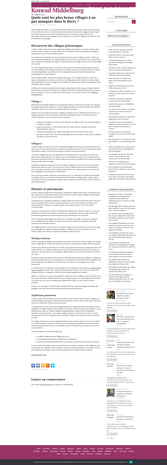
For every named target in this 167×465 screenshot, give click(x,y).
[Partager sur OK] (43, 365)
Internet (62, 451)
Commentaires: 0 (51, 25)
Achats (38, 448)
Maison (100, 451)
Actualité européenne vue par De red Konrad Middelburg (80, 8)
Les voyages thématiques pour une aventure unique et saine (121, 224)
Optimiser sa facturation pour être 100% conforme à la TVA (121, 87)
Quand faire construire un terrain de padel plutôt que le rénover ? (122, 118)
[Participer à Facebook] (33, 365)
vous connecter (45, 385)
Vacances (107, 454)
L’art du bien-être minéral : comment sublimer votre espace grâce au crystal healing (122, 111)
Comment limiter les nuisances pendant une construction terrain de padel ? (122, 134)
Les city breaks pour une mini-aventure (122, 209)
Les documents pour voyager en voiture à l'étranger (120, 276)
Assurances (70, 448)
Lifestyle (120, 363)
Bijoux (85, 448)
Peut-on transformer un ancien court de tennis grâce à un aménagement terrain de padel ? (122, 149)
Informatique (121, 389)
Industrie (45, 451)
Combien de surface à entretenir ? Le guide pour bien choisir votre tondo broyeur (122, 93)
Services (65, 454)
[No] (165, 462)
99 (111, 438)
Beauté (79, 448)
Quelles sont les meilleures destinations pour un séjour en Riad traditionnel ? (122, 200)
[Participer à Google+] (48, 365)
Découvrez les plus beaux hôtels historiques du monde (122, 237)
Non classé (120, 291)
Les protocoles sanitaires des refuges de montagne (119, 244)
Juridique (70, 451)
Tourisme (42, 25)
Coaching (100, 448)
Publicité (131, 451)
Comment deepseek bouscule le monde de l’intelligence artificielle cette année (120, 62)
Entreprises (119, 448)
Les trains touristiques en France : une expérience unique (121, 227)
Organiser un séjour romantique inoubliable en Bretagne (120, 195)
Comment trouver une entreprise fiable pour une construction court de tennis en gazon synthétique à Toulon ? (122, 125)
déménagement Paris (39, 355)
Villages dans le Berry (43, 369)
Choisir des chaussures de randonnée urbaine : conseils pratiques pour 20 (125, 344)
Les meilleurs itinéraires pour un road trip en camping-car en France (121, 279)
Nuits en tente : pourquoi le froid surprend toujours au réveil (120, 51)
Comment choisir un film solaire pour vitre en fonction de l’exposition (122, 69)
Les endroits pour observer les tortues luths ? (120, 255)
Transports (98, 454)
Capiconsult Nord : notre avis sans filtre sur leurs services (121, 56)
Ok (131, 462)
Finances (128, 448)
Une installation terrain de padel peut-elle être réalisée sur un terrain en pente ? (122, 169)
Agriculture (46, 448)
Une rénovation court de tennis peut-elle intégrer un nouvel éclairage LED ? (122, 141)
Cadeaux (92, 448)
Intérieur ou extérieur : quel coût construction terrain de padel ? (120, 100)
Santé (58, 454)
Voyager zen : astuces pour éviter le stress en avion (122, 247)
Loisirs (94, 451)
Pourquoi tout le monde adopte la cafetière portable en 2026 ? (124, 295)
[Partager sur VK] (38, 365)
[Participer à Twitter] (53, 365)
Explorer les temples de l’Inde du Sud (122, 263)
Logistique (86, 451)
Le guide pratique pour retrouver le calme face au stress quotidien (121, 74)
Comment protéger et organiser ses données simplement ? (124, 393)
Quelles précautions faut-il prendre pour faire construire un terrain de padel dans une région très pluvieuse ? (122, 177)
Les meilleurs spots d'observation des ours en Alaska (121, 215)
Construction (110, 448)
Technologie (74, 454)
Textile (82, 454)
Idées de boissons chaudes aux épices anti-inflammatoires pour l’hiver (120, 80)
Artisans (119, 314)
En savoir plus (112, 311)
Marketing (108, 451)
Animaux (54, 448)
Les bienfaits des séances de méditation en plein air (119, 261)
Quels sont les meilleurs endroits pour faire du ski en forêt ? (121, 218)
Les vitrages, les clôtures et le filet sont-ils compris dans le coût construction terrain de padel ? (121, 156)
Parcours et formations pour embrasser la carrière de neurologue (122, 163)
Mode (118, 340)
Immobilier (36, 451)
